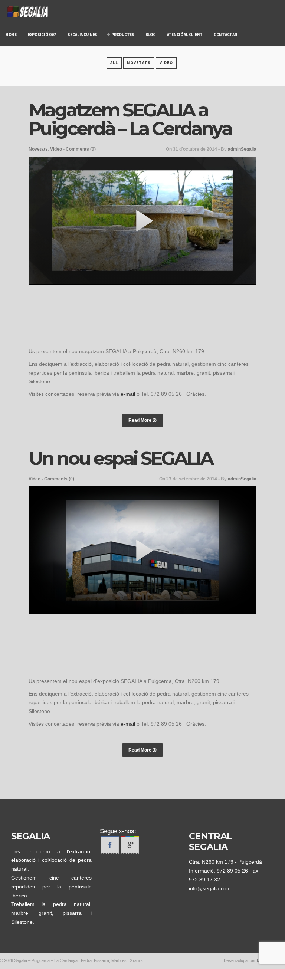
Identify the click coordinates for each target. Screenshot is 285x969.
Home (11, 34)
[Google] (130, 852)
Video (166, 62)
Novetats (139, 62)
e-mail (128, 394)
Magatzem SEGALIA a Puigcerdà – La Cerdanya (130, 119)
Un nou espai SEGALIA (121, 458)
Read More (140, 420)
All (114, 62)
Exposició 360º (42, 34)
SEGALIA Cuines (82, 34)
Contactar (225, 34)
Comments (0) (81, 149)
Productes (122, 34)
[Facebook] (110, 852)
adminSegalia (242, 149)
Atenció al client (185, 34)
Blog (150, 34)
